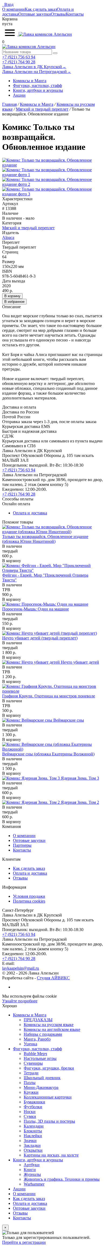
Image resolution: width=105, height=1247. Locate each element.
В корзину (12, 296)
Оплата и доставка (30, 513)
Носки (30, 1111)
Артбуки (32, 1164)
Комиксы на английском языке (52, 1029)
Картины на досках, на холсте (51, 1155)
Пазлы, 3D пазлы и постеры (49, 1121)
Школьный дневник (42, 1077)
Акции (19, 95)
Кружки (31, 1092)
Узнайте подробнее (19, 1001)
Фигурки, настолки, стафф (37, 85)
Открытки (33, 1150)
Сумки (30, 1116)
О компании (13, 9)
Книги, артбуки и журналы (38, 90)
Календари (34, 1126)
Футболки (33, 1106)
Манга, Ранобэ (37, 1039)
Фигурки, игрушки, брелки (49, 1068)
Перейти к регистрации (24, 1242)
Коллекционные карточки (48, 1097)
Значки (30, 1140)
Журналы (32, 1174)
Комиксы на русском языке (49, 1024)
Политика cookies (29, 901)
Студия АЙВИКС (53, 978)
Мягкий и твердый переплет (28, 228)
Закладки (32, 1145)
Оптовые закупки (34, 14)
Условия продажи (29, 896)
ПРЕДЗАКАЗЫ (38, 1019)
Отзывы (58, 14)
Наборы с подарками (43, 1034)
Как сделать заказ (41, 9)
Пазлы (30, 1082)
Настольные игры (40, 1058)
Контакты (75, 14)
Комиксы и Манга (29, 80)
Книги (30, 1169)
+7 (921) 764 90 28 (18, 62)
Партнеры (22, 845)
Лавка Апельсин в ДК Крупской (34, 66)
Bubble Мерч (35, 1053)
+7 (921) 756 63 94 (18, 57)
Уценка (30, 1044)
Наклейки (33, 1135)
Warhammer (34, 1184)
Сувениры (33, 1063)
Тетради (31, 1073)
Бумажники (34, 1102)
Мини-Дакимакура (41, 1087)
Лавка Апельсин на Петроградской (36, 71)
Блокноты (33, 1131)
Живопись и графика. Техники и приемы (62, 1179)
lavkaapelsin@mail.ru (20, 968)
